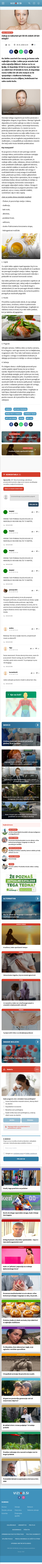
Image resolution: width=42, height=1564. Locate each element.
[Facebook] (39, 3)
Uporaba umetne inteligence (21, 1543)
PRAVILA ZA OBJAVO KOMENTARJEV (14, 488)
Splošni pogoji (7, 1539)
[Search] (29, 3)
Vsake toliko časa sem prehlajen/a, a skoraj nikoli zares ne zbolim (20, 1114)
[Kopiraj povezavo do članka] (31, 52)
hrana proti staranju (13, 414)
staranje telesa (30, 414)
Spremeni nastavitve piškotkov (13, 1534)
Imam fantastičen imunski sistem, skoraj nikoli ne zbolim (21, 1102)
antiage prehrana (20, 409)
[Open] (3, 3)
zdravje (8, 409)
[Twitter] (16, 52)
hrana (21, 418)
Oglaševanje (11, 1525)
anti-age (29, 418)
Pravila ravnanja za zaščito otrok (27, 1539)
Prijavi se (33, 504)
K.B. (9, 45)
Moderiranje (16, 1530)
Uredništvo (22, 1525)
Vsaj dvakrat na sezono (13, 1107)
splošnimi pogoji (19, 1153)
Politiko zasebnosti (31, 1153)
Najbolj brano (8, 825)
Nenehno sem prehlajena (14, 1110)
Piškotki (27, 1530)
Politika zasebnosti (33, 1534)
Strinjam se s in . (21, 1153)
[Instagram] (34, 3)
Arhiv (37, 1069)
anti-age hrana (11, 418)
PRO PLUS (32, 1525)
